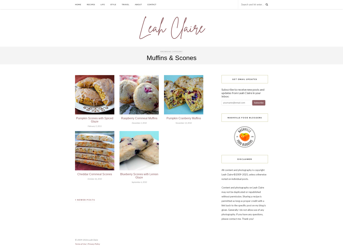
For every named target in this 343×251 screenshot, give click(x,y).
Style (113, 4)
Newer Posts (85, 200)
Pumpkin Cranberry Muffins (183, 118)
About (138, 4)
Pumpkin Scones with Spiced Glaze (94, 120)
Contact (151, 4)
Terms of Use (80, 244)
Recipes (91, 4)
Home (78, 4)
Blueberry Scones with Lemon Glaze (139, 176)
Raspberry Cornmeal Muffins (139, 118)
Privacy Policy (94, 244)
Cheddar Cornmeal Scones (94, 174)
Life (103, 4)
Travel (125, 4)
